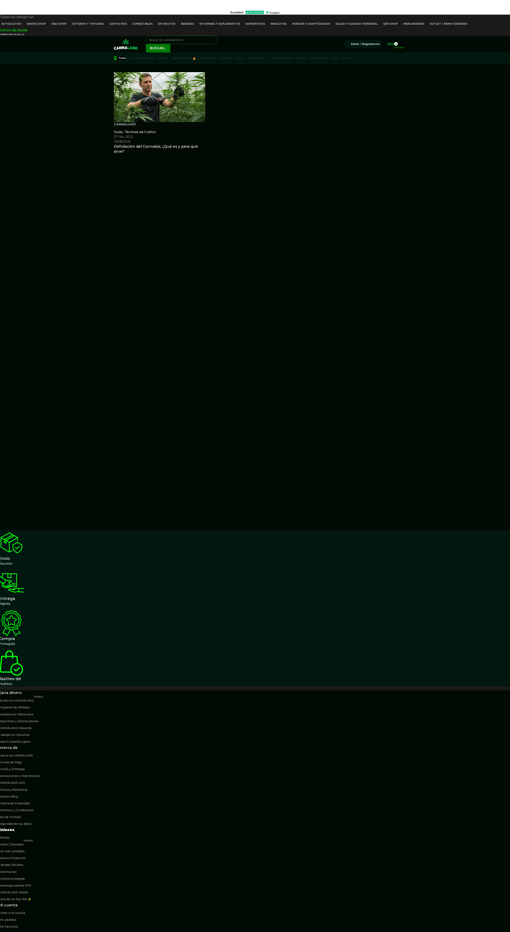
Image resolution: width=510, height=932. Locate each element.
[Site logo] (126, 44)
